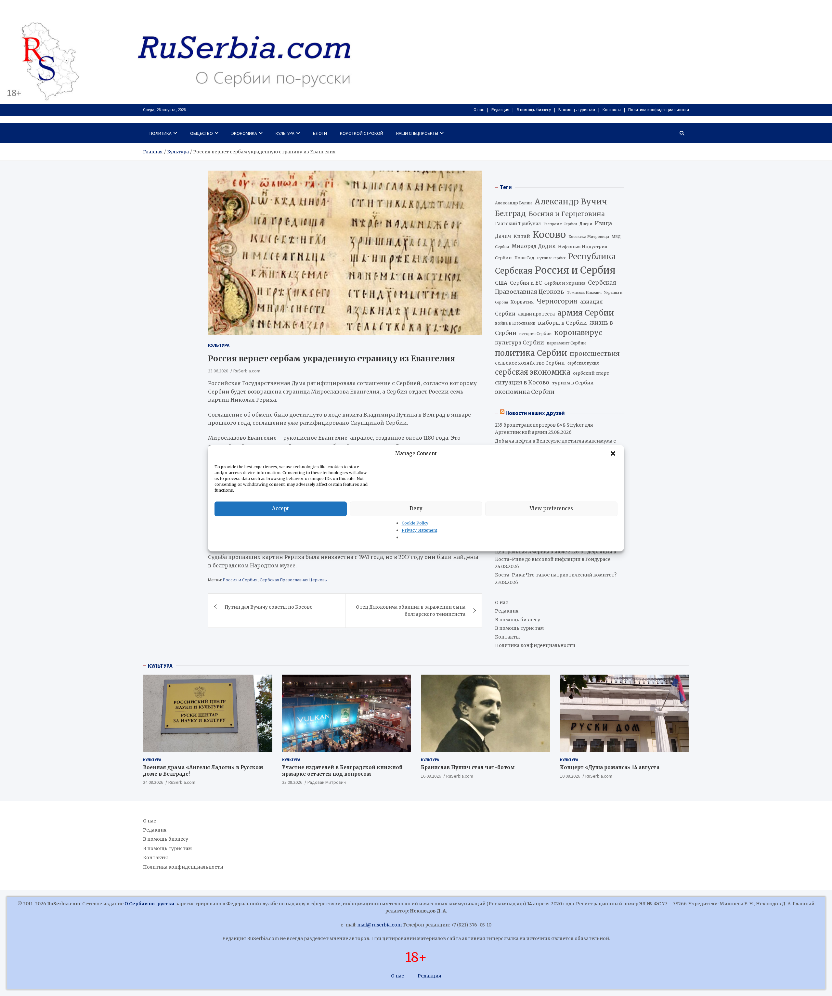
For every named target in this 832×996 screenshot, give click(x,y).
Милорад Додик (533, 246)
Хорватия (522, 302)
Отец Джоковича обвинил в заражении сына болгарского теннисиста (410, 610)
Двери (585, 223)
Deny (416, 508)
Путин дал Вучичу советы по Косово (269, 607)
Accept (280, 508)
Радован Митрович (326, 782)
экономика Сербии (524, 391)
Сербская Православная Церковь (293, 580)
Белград (510, 213)
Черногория (557, 301)
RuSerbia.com (246, 370)
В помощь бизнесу (534, 109)
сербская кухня (583, 363)
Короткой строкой (361, 133)
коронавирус (578, 332)
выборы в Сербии (562, 323)
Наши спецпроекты (417, 133)
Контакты (612, 109)
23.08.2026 (292, 782)
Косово (549, 234)
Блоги (320, 133)
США (501, 283)
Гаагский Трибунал (518, 223)
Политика (161, 133)
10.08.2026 (570, 776)
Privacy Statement (419, 530)
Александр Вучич (571, 202)
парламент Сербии (566, 343)
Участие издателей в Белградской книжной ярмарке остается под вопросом (342, 770)
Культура (285, 133)
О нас (479, 109)
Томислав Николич (584, 293)
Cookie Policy (415, 523)
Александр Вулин (513, 202)
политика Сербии (531, 353)
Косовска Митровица (588, 236)
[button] (614, 454)
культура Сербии (519, 342)
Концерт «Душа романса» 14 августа (609, 767)
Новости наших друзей (535, 413)
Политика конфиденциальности (658, 109)
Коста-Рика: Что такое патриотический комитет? (556, 575)
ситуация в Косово (522, 382)
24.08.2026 (153, 782)
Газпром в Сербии (560, 224)
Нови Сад (524, 257)
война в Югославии (515, 323)
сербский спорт (591, 373)
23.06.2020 (218, 370)
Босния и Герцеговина (566, 214)
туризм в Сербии (572, 383)
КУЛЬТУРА (160, 665)
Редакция (500, 109)
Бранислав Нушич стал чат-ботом (468, 767)
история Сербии (535, 333)
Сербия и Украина (564, 283)
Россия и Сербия (240, 580)
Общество (201, 133)
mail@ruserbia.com (379, 925)
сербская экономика (532, 372)
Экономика (244, 133)
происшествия (595, 353)
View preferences (551, 508)
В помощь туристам (576, 109)
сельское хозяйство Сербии (530, 363)
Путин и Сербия (551, 258)
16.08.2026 (431, 776)
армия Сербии (585, 312)
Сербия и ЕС (526, 283)
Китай (522, 236)
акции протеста (536, 314)
